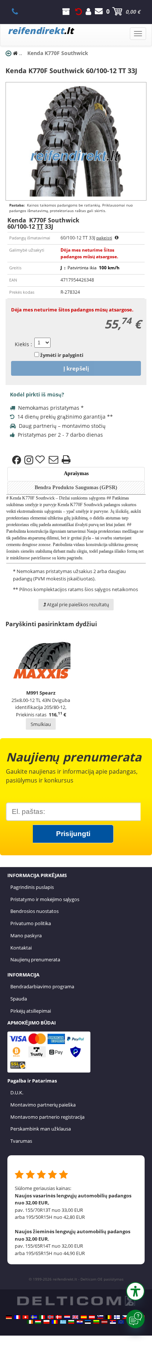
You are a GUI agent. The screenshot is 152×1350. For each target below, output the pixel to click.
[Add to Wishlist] (40, 460)
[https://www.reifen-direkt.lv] (104, 1322)
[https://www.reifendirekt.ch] (25, 1317)
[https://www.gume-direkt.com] (100, 1317)
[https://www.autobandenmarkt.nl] (67, 1317)
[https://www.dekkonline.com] (50, 1317)
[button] (135, 1291)
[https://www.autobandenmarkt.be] (108, 1317)
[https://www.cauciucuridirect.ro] (55, 1322)
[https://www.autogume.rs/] (113, 1322)
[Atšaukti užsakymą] (78, 11)
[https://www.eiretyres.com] (30, 1322)
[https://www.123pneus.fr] (17, 1317)
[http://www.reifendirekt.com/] (121, 1322)
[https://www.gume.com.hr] (80, 1322)
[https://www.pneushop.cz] (125, 1317)
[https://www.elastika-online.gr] (63, 1322)
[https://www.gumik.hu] (38, 1322)
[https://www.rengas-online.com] (117, 1317)
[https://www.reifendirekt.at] (92, 1317)
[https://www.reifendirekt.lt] (96, 1322)
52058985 (19, 11)
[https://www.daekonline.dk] (59, 1317)
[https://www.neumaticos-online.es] (84, 1317)
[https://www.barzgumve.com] (71, 1322)
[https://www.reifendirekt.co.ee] (88, 1322)
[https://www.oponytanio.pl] (46, 1322)
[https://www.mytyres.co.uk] (75, 1317)
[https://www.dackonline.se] (34, 1317)
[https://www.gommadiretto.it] (42, 1317)
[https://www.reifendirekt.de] (9, 1317)
